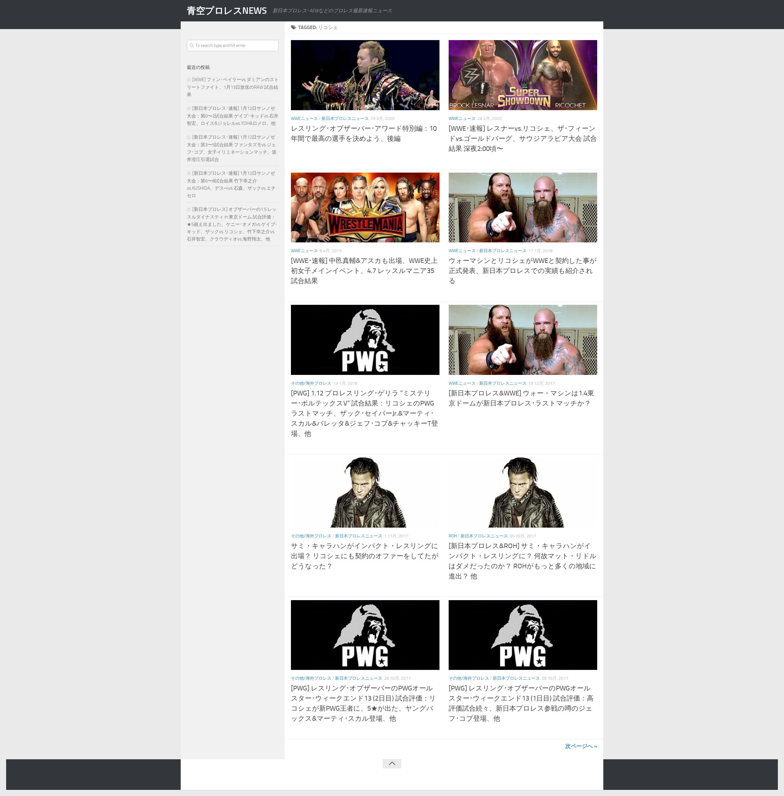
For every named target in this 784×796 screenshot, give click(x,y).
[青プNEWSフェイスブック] (593, 776)
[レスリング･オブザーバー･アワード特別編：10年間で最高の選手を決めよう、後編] (365, 75)
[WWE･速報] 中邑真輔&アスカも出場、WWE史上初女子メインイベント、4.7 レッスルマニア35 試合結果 (364, 271)
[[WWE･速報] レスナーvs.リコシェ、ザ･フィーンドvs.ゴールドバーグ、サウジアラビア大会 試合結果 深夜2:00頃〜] (523, 75)
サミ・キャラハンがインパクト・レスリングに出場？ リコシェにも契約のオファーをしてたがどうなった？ (365, 556)
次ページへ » (581, 746)
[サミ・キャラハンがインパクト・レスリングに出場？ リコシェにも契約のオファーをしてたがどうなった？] (365, 493)
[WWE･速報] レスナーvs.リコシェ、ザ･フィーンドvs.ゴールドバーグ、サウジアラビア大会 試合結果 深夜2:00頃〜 (523, 139)
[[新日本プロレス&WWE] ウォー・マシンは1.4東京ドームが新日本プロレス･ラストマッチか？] (523, 340)
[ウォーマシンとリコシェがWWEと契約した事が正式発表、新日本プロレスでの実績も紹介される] (523, 208)
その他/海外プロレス (311, 383)
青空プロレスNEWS (226, 10)
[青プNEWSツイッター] (580, 776)
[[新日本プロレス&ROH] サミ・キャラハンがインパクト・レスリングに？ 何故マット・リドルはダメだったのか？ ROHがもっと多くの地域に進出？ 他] (523, 493)
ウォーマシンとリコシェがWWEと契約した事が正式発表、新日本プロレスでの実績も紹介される (523, 271)
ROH (453, 536)
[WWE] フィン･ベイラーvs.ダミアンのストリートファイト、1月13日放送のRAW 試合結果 (233, 87)
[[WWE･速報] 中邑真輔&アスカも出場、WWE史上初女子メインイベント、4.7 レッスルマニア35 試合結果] (365, 208)
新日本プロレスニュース (345, 118)
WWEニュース (304, 118)
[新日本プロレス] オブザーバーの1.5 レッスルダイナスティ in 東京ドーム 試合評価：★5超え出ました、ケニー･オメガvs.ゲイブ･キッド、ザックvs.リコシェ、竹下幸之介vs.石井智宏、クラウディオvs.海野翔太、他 (232, 224)
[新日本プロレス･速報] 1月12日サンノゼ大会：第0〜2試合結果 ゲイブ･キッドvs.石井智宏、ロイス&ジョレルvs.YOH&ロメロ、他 (232, 116)
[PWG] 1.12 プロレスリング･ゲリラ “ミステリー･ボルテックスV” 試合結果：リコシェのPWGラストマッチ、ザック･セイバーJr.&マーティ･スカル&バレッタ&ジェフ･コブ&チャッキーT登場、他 (364, 413)
